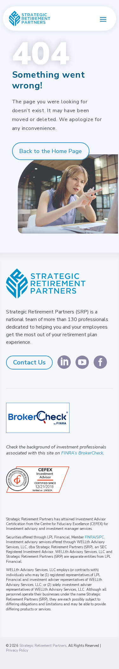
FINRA (90, 537)
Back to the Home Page (50, 151)
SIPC (100, 537)
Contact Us (29, 362)
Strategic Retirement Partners (42, 645)
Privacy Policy (17, 650)
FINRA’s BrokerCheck (82, 453)
